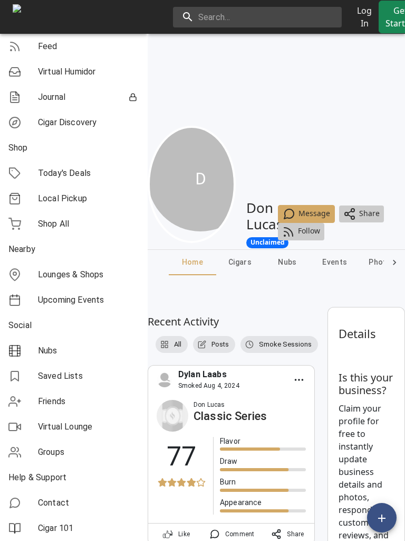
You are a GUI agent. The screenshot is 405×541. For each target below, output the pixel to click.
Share (369, 213)
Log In (364, 17)
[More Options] (299, 379)
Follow (309, 231)
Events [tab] (334, 262)
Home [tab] (193, 262)
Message (314, 213)
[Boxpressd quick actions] (382, 518)
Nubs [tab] (287, 262)
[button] (74, 46)
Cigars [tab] (240, 262)
